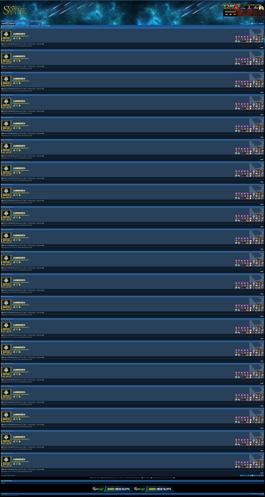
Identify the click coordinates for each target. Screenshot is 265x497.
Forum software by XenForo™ (9, 495)
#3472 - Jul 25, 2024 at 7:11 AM (7, 274)
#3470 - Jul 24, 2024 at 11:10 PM (7, 229)
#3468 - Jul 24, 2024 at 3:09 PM (7, 184)
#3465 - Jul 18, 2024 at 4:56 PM (7, 117)
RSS (262, 493)
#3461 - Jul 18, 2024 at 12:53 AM (7, 27)
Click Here (262, 33)
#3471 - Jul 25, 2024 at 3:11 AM (7, 251)
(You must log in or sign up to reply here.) (8, 475)
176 (256, 23)
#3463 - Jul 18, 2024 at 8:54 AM (7, 72)
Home (259, 493)
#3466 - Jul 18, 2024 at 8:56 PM (7, 139)
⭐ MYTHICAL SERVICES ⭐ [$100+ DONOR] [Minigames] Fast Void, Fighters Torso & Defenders (110, 477)
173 (250, 23)
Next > (262, 23)
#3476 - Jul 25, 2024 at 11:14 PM (7, 363)
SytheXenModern (4, 493)
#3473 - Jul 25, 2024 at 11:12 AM (7, 296)
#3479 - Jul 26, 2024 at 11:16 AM (7, 430)
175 (254, 23)
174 (252, 23)
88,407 (262, 30)
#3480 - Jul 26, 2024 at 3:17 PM (7, 453)
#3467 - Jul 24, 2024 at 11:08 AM (7, 162)
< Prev (241, 23)
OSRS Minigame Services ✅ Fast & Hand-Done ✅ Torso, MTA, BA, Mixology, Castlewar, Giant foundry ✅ (153, 477)
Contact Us (253, 493)
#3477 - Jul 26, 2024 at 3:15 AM (7, 386)
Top (261, 493)
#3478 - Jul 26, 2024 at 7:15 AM (7, 408)
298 (259, 23)
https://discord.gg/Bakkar (12, 46)
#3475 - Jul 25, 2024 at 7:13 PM (7, 341)
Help (256, 493)
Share (262, 47)
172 (248, 23)
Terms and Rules (262, 495)
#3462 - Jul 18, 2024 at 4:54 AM (7, 50)
